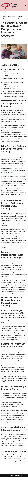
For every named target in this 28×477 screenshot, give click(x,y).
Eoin (4, 38)
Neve (7, 475)
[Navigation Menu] (25, 5)
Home (2, 16)
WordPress (19, 475)
